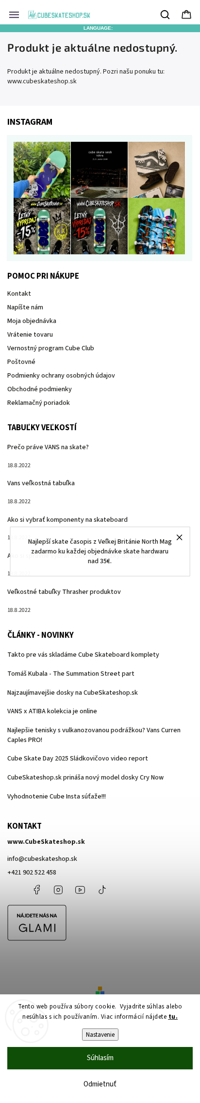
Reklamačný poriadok (38, 403)
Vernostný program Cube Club (50, 348)
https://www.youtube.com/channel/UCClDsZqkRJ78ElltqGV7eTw (80, 889)
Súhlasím (100, 1058)
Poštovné (21, 362)
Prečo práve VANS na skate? (48, 447)
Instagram (58, 889)
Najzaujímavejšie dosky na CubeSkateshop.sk (72, 693)
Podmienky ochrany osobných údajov (61, 375)
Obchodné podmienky (39, 389)
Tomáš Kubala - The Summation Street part (70, 674)
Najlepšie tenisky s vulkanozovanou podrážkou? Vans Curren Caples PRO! (94, 735)
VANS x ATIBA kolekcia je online (52, 711)
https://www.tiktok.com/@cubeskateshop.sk (102, 889)
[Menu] (14, 14)
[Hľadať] (165, 14)
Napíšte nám (25, 307)
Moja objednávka (31, 321)
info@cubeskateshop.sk (42, 859)
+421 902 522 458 (31, 872)
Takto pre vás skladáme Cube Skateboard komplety (83, 655)
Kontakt (19, 294)
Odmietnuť (100, 1084)
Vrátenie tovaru (30, 335)
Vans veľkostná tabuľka (41, 483)
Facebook (36, 889)
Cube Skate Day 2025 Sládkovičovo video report (77, 758)
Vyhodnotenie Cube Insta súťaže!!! (56, 796)
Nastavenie (100, 1034)
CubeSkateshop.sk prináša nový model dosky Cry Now (85, 777)
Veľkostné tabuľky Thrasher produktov (64, 592)
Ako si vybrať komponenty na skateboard (67, 520)
